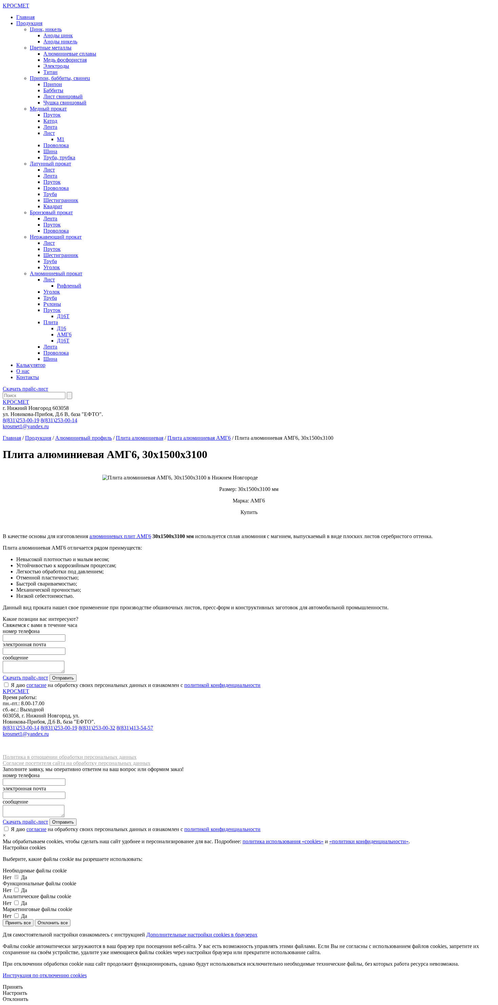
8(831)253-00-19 (21, 420)
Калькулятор (30, 365)
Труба (50, 194)
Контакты (27, 377)
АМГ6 (64, 334)
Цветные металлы (50, 48)
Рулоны (52, 304)
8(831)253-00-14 (59, 420)
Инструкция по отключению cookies (45, 975)
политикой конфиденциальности (222, 685)
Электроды (56, 66)
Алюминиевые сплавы (69, 54)
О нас (22, 371)
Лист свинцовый (63, 96)
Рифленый (69, 286)
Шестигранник (60, 200)
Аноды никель (60, 41)
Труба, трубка (59, 157)
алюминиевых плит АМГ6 (120, 536)
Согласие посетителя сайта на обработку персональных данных (76, 763)
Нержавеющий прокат (56, 237)
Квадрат (52, 206)
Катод (50, 121)
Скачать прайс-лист (25, 389)
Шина (50, 151)
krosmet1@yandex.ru (26, 426)
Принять (13, 987)
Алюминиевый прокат (56, 273)
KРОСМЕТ (16, 402)
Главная (25, 17)
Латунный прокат (50, 163)
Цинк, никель (46, 29)
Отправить (63, 678)
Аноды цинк (58, 35)
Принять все (18, 922)
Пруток (52, 115)
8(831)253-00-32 (97, 728)
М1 (60, 139)
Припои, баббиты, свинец (60, 78)
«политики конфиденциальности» (369, 841)
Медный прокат (48, 109)
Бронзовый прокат (51, 212)
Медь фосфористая (65, 60)
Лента (50, 127)
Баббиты (53, 90)
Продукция (29, 23)
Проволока (56, 145)
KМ (16, 5)
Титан (50, 72)
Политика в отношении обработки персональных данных (70, 757)
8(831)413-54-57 (135, 728)
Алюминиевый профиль (83, 438)
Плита (50, 322)
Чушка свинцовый (64, 102)
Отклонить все (53, 922)
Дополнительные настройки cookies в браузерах (201, 935)
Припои (52, 84)
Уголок (51, 267)
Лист (49, 133)
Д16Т (63, 316)
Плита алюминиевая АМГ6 (199, 438)
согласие (36, 685)
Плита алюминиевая (139, 438)
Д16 (61, 328)
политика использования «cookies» (283, 841)
